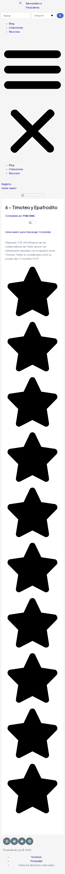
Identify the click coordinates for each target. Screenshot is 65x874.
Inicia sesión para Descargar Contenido (28, 232)
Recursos (14, 31)
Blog (11, 23)
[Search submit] (60, 15)
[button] (32, 100)
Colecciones (16, 27)
